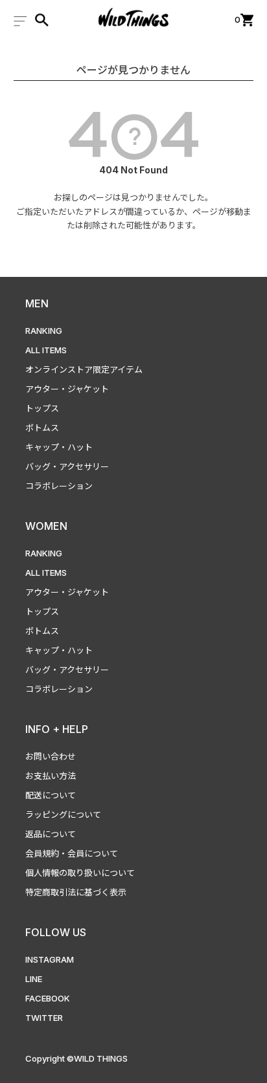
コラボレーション (59, 486)
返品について (50, 834)
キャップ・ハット (59, 447)
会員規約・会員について (71, 853)
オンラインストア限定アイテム (84, 369)
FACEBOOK (47, 998)
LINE (33, 979)
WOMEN (46, 526)
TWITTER (44, 1017)
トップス (42, 408)
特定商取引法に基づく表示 (75, 892)
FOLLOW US (55, 932)
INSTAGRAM (49, 959)
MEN (37, 303)
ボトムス (42, 427)
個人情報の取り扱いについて (80, 873)
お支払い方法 (50, 776)
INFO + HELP (56, 729)
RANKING (43, 330)
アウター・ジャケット (67, 389)
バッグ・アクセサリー (67, 466)
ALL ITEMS (46, 350)
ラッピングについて (63, 814)
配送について (50, 795)
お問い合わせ (50, 756)
